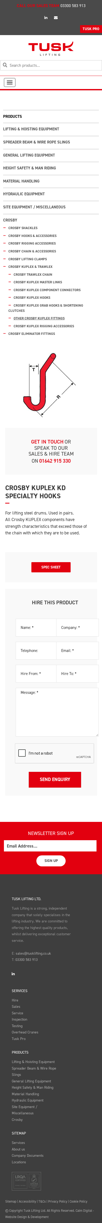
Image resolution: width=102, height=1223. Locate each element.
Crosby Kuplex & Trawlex (30, 266)
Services (19, 990)
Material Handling (21, 181)
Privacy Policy (57, 1201)
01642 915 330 (55, 460)
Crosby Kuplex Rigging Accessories (44, 326)
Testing (17, 1025)
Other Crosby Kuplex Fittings (39, 318)
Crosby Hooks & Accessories (32, 236)
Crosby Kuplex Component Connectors (47, 290)
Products (20, 1052)
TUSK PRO (91, 28)
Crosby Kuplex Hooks (32, 297)
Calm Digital (84, 1210)
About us (18, 1149)
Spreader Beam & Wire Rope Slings (36, 142)
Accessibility (27, 1201)
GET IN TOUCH (47, 441)
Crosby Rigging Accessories (32, 243)
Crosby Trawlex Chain (33, 274)
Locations (19, 1162)
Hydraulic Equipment (24, 194)
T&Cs (42, 1201)
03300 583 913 (73, 5)
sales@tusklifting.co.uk (33, 953)
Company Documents (28, 1155)
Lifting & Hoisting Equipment (31, 129)
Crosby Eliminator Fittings (31, 333)
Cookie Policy (78, 1201)
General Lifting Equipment (29, 155)
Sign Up (51, 860)
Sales (16, 1006)
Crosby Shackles (22, 228)
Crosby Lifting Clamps (27, 259)
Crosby (10, 220)
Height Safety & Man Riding (29, 168)
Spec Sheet (51, 567)
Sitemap (19, 1133)
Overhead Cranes (25, 1032)
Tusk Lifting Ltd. (26, 899)
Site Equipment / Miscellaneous (34, 207)
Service (17, 1013)
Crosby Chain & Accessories (32, 251)
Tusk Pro (19, 1038)
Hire (15, 1000)
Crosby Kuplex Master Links (38, 282)
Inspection (19, 1019)
